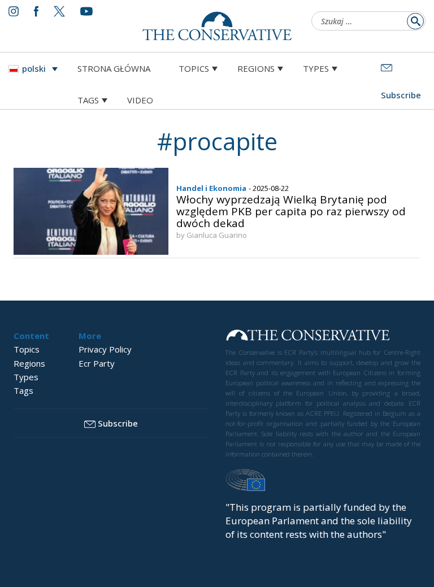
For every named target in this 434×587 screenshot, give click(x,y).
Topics (194, 68)
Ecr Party (97, 363)
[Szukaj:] (365, 22)
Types (316, 68)
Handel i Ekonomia (211, 188)
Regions (256, 68)
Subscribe (118, 423)
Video (140, 100)
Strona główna (113, 68)
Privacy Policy (105, 349)
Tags (88, 100)
